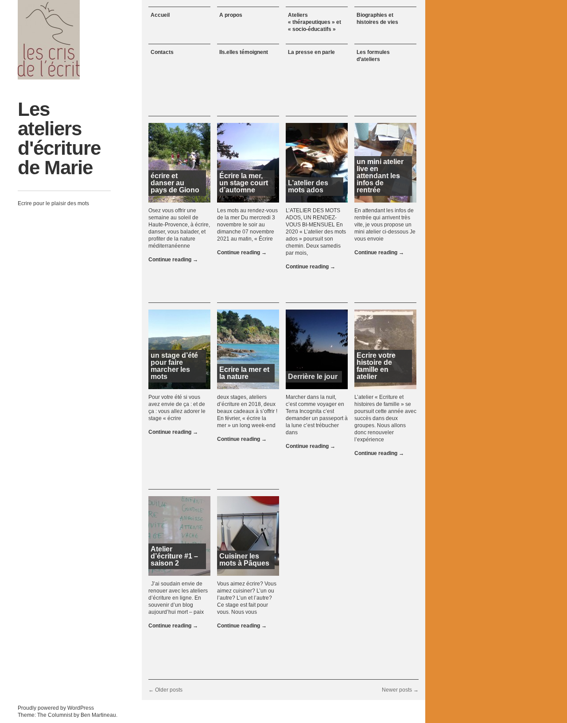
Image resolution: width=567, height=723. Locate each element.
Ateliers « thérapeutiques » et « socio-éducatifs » (314, 22)
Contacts (162, 52)
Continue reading (173, 259)
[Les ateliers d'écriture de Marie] (49, 40)
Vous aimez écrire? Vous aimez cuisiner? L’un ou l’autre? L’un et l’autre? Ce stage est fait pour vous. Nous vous (246, 598)
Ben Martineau (98, 715)
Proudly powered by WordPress (56, 708)
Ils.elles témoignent (243, 52)
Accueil (160, 15)
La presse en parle (311, 52)
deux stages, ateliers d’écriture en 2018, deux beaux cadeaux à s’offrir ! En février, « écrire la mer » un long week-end (247, 411)
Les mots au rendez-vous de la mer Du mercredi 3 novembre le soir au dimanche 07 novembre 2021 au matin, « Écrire (247, 224)
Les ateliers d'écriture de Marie (59, 138)
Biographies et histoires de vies (377, 18)
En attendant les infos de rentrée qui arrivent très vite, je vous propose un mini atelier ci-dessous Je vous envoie (385, 224)
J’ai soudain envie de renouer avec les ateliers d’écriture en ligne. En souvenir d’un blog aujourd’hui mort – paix (178, 598)
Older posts (165, 690)
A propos (230, 15)
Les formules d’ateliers (373, 55)
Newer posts (400, 690)
